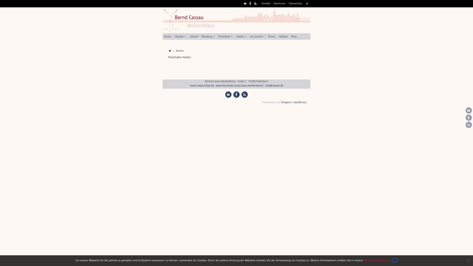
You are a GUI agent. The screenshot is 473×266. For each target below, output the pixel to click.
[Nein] (468, 260)
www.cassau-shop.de (202, 85)
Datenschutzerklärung (376, 260)
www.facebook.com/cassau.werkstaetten (239, 85)
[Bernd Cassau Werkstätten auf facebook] (250, 3)
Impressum (279, 3)
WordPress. (300, 102)
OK (394, 260)
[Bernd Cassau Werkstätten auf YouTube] (245, 3)
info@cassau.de (274, 85)
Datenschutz (295, 3)
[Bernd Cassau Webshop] (255, 3)
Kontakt (266, 3)
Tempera (286, 102)
